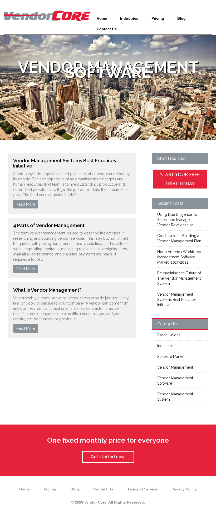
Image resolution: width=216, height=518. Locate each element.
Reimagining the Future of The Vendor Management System (179, 278)
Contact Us (107, 29)
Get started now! (108, 456)
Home (102, 18)
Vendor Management (175, 367)
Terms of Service (142, 489)
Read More (25, 204)
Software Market (170, 356)
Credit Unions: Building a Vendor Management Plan (179, 238)
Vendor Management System (175, 396)
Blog (181, 18)
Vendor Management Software (175, 380)
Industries (129, 18)
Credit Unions (168, 335)
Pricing (157, 18)
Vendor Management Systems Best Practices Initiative (64, 163)
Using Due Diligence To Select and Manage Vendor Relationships (177, 219)
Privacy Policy (184, 489)
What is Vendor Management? (47, 290)
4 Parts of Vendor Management (49, 225)
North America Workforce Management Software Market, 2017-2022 (179, 257)
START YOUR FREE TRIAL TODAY (180, 179)
